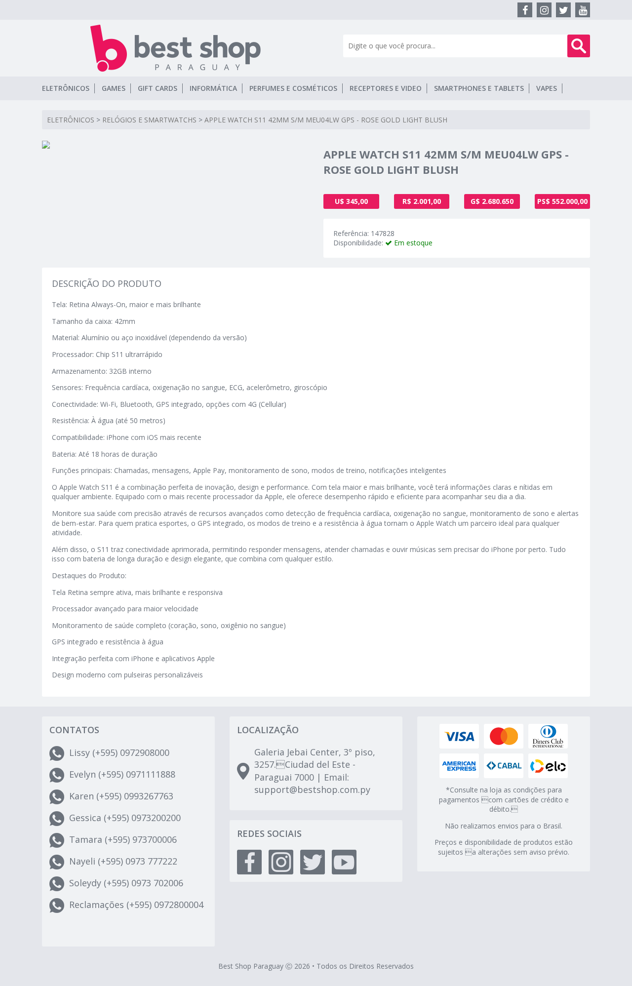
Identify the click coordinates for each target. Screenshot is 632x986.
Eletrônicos (65, 88)
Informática (213, 88)
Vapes (546, 88)
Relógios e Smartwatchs (149, 119)
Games (113, 88)
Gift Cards (157, 88)
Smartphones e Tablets (479, 88)
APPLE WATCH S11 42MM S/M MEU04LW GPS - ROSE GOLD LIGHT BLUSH (325, 119)
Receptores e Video (386, 88)
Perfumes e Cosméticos (293, 88)
